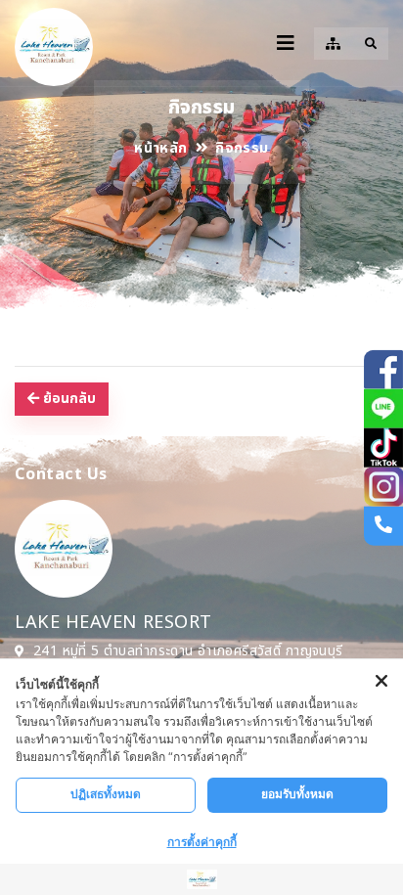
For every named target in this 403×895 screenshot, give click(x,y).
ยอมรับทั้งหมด (297, 793)
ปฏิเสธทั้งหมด (105, 793)
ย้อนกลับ (67, 398)
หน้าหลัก (161, 148)
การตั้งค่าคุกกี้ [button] (202, 841)
